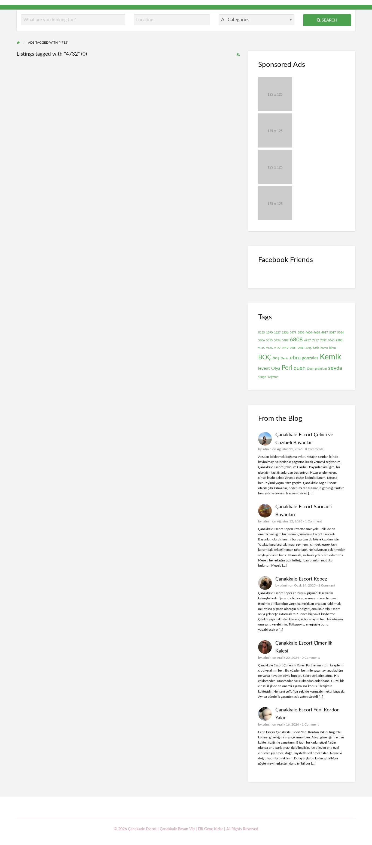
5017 (332, 332)
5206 (261, 340)
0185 (261, 332)
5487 (285, 340)
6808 (296, 339)
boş (276, 358)
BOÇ (264, 357)
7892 (323, 340)
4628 (316, 332)
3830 (301, 332)
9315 (261, 348)
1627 (277, 332)
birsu (332, 348)
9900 (293, 348)
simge (262, 376)
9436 (269, 348)
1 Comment (313, 521)
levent (264, 368)
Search (329, 20)
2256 (285, 332)
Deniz (284, 358)
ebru (295, 357)
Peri (287, 368)
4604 (309, 332)
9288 (339, 340)
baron (324, 348)
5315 (269, 340)
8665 (331, 340)
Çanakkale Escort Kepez (301, 579)
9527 (277, 348)
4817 (324, 332)
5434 (277, 340)
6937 (307, 340)
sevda (335, 368)
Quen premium (317, 368)
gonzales (310, 358)
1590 (269, 332)
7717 (315, 340)
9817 (285, 348)
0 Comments (314, 449)
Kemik (330, 357)
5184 (340, 332)
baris (316, 348)
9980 (301, 348)
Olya (275, 368)
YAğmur (272, 376)
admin (267, 449)
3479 (293, 332)
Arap (309, 348)
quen (300, 368)
